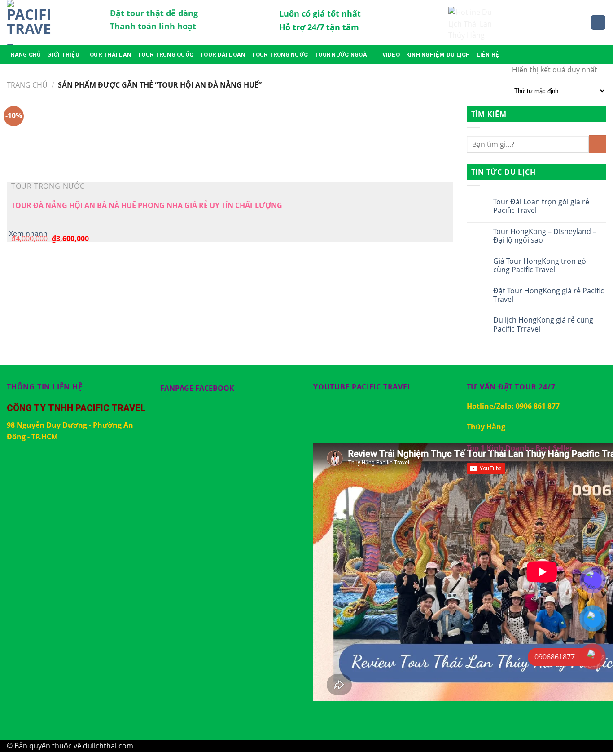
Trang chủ (24, 54)
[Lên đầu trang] (594, 739)
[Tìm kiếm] (598, 22)
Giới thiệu (63, 54)
